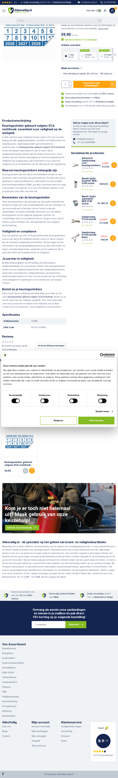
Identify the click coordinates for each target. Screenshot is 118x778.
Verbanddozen (9, 677)
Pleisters (6, 687)
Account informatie (41, 726)
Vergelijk (36, 741)
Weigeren (58, 420)
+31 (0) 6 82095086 (86, 142)
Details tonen (102, 411)
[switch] (44, 401)
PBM (4, 691)
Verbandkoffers (9, 682)
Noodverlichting (9, 701)
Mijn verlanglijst (39, 736)
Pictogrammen (9, 706)
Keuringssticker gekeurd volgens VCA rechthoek (18, 463)
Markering (7, 711)
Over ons (6, 726)
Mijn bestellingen (40, 731)
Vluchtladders (9, 667)
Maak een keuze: (71, 68)
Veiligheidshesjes (10, 696)
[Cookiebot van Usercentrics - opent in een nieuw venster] (102, 355)
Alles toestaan (96, 420)
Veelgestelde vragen (71, 726)
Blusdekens (7, 653)
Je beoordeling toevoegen (51, 345)
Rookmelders (8, 658)
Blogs (5, 731)
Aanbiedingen (8, 716)
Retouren (65, 736)
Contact (6, 736)
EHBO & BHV (8, 672)
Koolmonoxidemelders (13, 663)
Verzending (66, 731)
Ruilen (64, 741)
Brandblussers (9, 648)
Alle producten (39, 745)
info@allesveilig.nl (85, 139)
